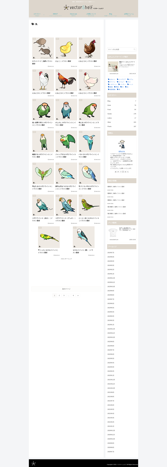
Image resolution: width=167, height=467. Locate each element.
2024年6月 (111, 257)
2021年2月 (111, 422)
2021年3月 (111, 417)
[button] (134, 49)
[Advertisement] (66, 31)
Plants (122, 126)
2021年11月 (111, 384)
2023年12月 (111, 278)
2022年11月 (111, 333)
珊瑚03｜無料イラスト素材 (116, 186)
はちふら (122, 151)
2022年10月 (111, 337)
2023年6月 (111, 303)
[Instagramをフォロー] (123, 172)
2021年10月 (111, 388)
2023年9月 (111, 290)
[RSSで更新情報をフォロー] (128, 172)
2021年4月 (111, 413)
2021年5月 (111, 409)
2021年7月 (111, 401)
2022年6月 (111, 354)
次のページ (66, 289)
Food (122, 109)
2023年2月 (111, 320)
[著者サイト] (116, 172)
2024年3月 (111, 265)
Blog (122, 101)
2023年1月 (111, 324)
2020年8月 (111, 447)
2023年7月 (111, 299)
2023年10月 (111, 286)
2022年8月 (111, 346)
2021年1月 (111, 426)
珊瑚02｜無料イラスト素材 (116, 193)
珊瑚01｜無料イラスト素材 (116, 200)
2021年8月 (111, 396)
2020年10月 (111, 439)
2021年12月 (111, 379)
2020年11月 (111, 434)
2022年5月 (111, 358)
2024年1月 (111, 274)
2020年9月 (111, 443)
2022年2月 (111, 371)
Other (122, 122)
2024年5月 (111, 261)
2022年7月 (111, 350)
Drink (122, 105)
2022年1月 (111, 375)
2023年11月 (111, 282)
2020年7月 (111, 451)
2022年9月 (111, 341)
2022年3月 (111, 367)
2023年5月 (111, 307)
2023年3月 (111, 316)
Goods (122, 114)
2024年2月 (111, 269)
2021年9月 (111, 392)
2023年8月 (111, 295)
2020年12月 (111, 430)
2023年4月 (111, 312)
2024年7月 (111, 252)
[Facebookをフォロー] (121, 172)
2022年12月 (111, 329)
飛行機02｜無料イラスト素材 (117, 213)
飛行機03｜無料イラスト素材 (117, 207)
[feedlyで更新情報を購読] (125, 172)
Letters (122, 118)
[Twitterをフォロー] (118, 172)
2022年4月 (111, 362)
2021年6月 (111, 405)
